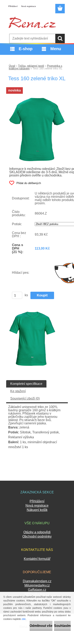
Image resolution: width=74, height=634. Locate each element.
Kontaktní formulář (37, 559)
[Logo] (32, 22)
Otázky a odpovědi (37, 532)
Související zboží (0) (25, 398)
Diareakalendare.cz (37, 581)
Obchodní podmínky (37, 536)
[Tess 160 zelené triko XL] (37, 99)
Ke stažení (18, 391)
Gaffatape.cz (37, 589)
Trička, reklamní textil (31, 65)
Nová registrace (28, 6)
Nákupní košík (37, 510)
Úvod (12, 65)
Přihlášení (13, 6)
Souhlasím (62, 625)
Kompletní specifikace (26, 383)
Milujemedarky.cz (37, 585)
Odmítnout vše (41, 625)
